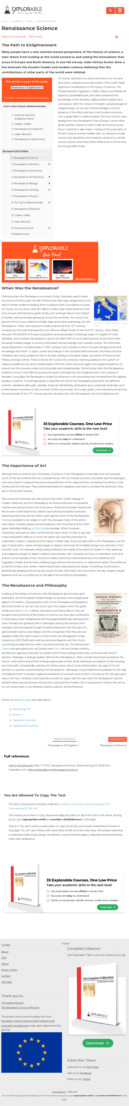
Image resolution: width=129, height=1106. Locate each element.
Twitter (86, 1079)
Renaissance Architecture (27, 177)
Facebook (85, 1073)
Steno (56, 648)
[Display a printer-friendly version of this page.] (116, 36)
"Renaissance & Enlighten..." (64, 745)
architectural (38, 528)
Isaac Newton (23, 134)
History (29, 21)
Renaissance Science (24, 157)
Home (4, 21)
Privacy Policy (9, 969)
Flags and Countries (24, 720)
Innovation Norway (12, 1002)
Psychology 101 (21, 709)
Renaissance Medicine (28, 129)
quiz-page (25, 699)
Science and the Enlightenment (22, 231)
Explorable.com (59, 1092)
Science (17, 714)
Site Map (6, 982)
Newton (24, 610)
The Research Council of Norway (20, 1007)
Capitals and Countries (25, 725)
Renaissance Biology (24, 183)
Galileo (5, 648)
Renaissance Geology (25, 189)
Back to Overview (64, 739)
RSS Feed (92, 1067)
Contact (6, 976)
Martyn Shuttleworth (14, 36)
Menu (119, 10)
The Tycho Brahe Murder (27, 202)
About (5, 951)
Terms (5, 963)
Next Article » (118, 739)
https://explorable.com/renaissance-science (53, 769)
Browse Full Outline (15, 151)
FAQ (4, 957)
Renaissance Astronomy (29, 139)
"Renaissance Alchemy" (113, 745)
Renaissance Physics (24, 196)
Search (110, 10)
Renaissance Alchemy (25, 164)
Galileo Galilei (22, 123)
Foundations (17, 21)
